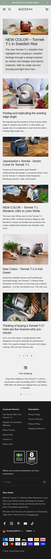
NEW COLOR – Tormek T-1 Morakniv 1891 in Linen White (21, 209)
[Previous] (3, 2)
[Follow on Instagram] (11, 523)
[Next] (47, 2)
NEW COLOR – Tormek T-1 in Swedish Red (24, 41)
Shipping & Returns (36, 428)
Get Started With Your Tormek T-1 (12, 416)
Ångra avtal (8, 444)
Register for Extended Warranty (12, 423)
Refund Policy (34, 424)
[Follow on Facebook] (4, 523)
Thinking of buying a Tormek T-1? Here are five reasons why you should (23, 329)
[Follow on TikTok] (32, 523)
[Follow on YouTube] (25, 523)
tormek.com (33, 514)
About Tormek (9, 430)
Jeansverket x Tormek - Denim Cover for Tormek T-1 (22, 162)
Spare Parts (8, 435)
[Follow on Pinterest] (18, 523)
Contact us (7, 439)
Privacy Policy (34, 414)
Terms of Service (35, 419)
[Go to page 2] (31, 355)
